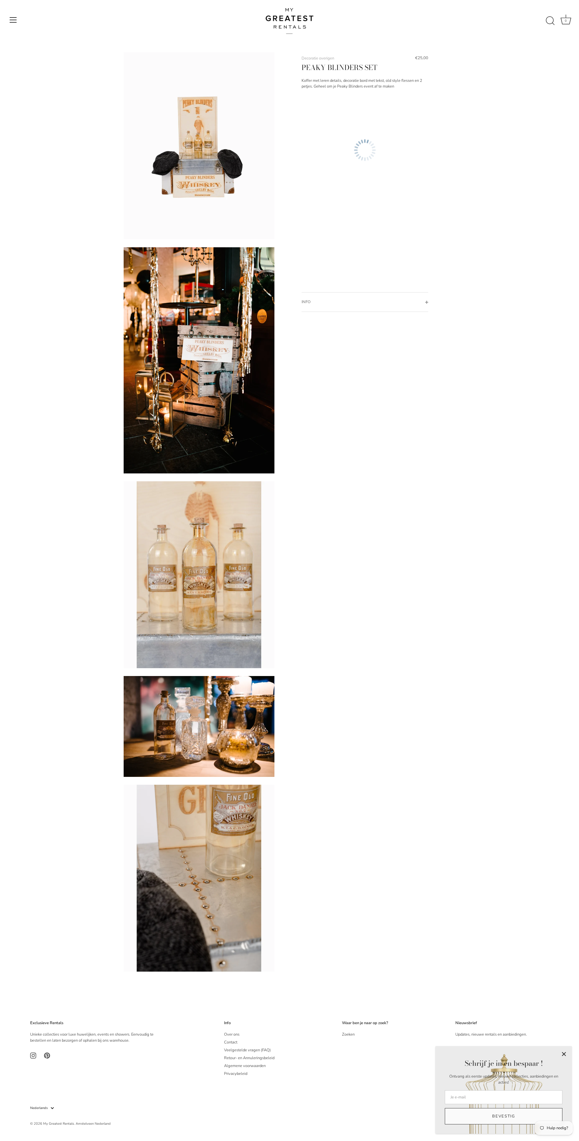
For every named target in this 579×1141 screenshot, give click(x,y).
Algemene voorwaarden (245, 1066)
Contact (230, 1042)
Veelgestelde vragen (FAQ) (247, 1050)
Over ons (231, 1034)
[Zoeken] (550, 20)
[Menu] (13, 20)
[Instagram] (33, 1055)
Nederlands (39, 1108)
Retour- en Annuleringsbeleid (249, 1058)
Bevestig (503, 1116)
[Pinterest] (47, 1055)
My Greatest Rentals (58, 1123)
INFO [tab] (306, 302)
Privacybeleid (235, 1073)
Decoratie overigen (318, 58)
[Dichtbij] (564, 1054)
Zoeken (348, 1034)
